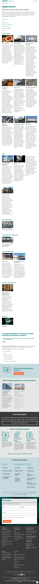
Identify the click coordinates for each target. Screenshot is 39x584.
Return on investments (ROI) (31, 483)
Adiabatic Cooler (19, 470)
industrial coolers (24, 347)
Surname (22, 507)
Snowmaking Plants (5, 22)
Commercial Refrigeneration (6, 28)
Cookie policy (12, 580)
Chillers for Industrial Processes (17, 480)
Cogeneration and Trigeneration (7, 24)
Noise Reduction (31, 487)
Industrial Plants (4, 19)
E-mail (4, 512)
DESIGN (4, 464)
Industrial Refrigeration (6, 26)
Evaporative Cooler (18, 474)
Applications (7, 3)
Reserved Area (20, 571)
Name (4, 507)
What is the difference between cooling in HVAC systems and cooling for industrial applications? (19, 339)
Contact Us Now (19, 373)
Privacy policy (7, 580)
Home (3, 3)
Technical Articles (11, 571)
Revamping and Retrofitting (19, 423)
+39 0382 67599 (11, 1)
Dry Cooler (17, 467)
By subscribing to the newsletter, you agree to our (13, 517)
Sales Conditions (23, 580)
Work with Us (28, 571)
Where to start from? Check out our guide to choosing (20, 453)
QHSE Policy (18, 580)
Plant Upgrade (17, 419)
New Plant (7, 419)
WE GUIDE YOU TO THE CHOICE (24, 493)
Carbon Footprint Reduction (31, 479)
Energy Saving (30, 470)
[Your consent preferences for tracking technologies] (37, 582)
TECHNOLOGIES (19, 464)
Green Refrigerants (30, 474)
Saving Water (30, 467)
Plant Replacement (30, 419)
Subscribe (7, 521)
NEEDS (28, 464)
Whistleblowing (29, 580)
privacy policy (22, 517)
